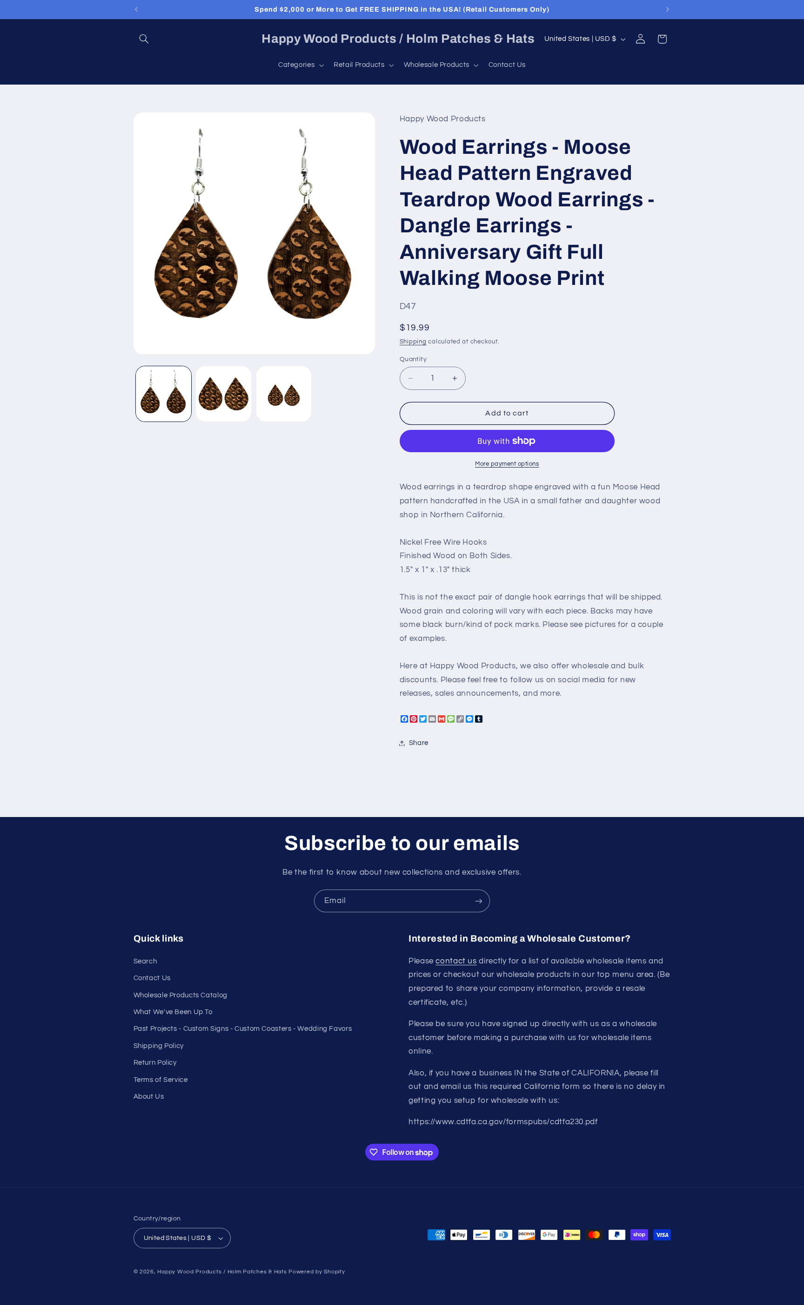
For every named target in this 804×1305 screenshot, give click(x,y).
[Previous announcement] (136, 9)
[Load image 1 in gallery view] (163, 394)
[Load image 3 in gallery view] (284, 394)
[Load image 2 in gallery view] (223, 394)
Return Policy (155, 1062)
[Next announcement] (667, 9)
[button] (144, 39)
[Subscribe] (478, 901)
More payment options (507, 464)
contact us (456, 961)
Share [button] (419, 742)
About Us (149, 1096)
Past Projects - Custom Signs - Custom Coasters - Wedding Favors (243, 1028)
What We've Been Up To (173, 1011)
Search (145, 961)
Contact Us (152, 978)
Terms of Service (161, 1079)
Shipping (413, 342)
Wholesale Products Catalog (181, 995)
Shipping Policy (159, 1045)
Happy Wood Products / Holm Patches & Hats (222, 1271)
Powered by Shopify (316, 1271)
